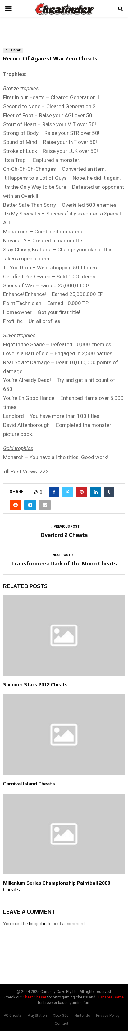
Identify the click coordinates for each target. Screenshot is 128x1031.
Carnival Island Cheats (29, 784)
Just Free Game (110, 997)
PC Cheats (13, 1015)
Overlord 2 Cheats (64, 535)
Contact (61, 1023)
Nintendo (82, 1015)
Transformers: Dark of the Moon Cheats (64, 563)
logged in (38, 923)
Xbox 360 (61, 1015)
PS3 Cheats (13, 50)
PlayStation (37, 1015)
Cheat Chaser (34, 997)
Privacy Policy (108, 1015)
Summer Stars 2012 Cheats (35, 685)
